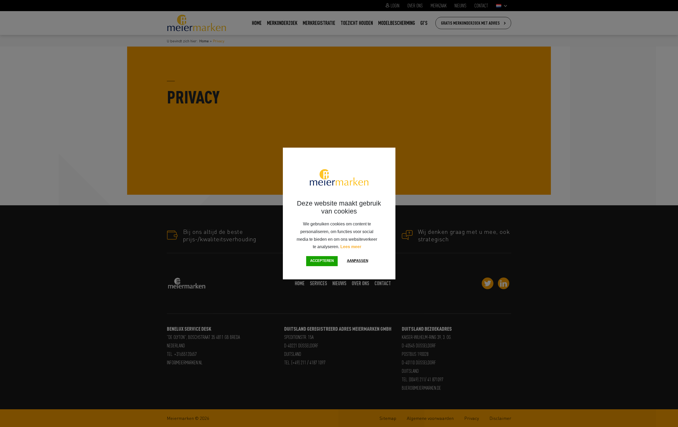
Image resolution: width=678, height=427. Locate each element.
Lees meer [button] (350, 246)
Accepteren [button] (322, 261)
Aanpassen (357, 261)
